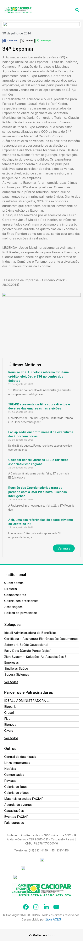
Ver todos (11, 738)
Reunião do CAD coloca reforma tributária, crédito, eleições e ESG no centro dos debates (38, 376)
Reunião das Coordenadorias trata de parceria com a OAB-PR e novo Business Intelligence (37, 492)
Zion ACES (53, 919)
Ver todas (11, 682)
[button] (69, 7)
